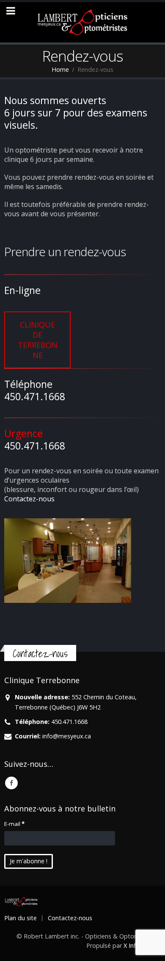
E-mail (14, 824)
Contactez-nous (29, 498)
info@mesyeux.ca (66, 736)
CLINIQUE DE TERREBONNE (38, 339)
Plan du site (20, 918)
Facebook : (11, 783)
